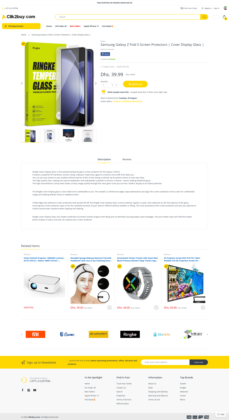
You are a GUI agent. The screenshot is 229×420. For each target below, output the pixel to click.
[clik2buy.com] (18, 16)
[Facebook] (22, 390)
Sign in (216, 8)
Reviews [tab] (126, 159)
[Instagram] (28, 390)
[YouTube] (34, 390)
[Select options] (203, 307)
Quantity (104, 81)
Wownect (27, 254)
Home (23, 34)
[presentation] (21, 334)
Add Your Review (107, 49)
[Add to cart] (109, 307)
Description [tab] (104, 159)
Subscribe (198, 362)
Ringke (103, 41)
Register (207, 8)
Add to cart (137, 84)
